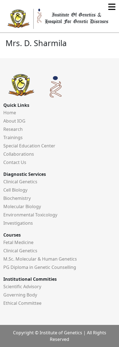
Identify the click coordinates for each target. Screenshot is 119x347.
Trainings (13, 137)
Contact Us (14, 162)
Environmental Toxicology (30, 215)
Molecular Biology (22, 206)
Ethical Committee (22, 303)
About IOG (14, 121)
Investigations (18, 223)
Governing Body (20, 295)
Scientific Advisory (22, 287)
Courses (12, 235)
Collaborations (18, 154)
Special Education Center (29, 146)
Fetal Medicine (18, 242)
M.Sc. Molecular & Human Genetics (40, 259)
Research (13, 129)
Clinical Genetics (20, 182)
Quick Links (16, 105)
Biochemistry (17, 198)
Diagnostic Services (24, 174)
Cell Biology (15, 190)
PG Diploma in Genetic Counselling (39, 267)
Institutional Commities (30, 279)
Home (9, 113)
